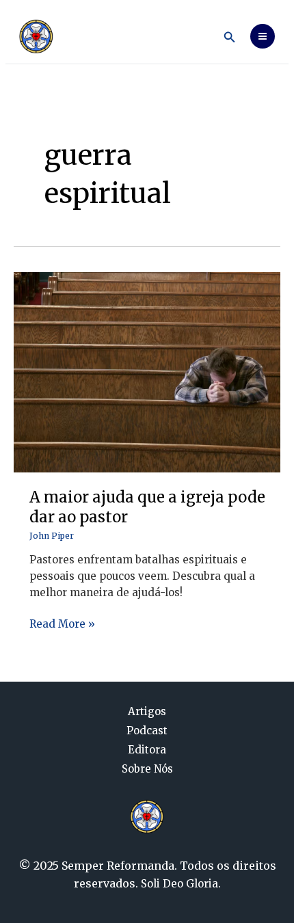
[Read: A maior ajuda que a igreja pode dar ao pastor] (147, 371)
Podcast (147, 731)
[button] (230, 37)
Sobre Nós (147, 769)
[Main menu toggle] (263, 36)
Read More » (62, 623)
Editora (147, 750)
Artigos (147, 712)
